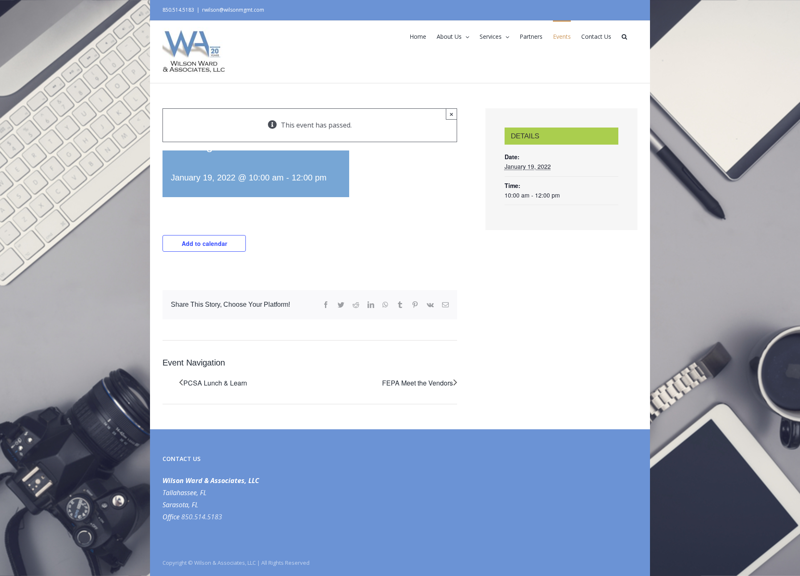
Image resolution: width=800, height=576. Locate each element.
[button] (624, 36)
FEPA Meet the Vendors (417, 383)
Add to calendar (204, 243)
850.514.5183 (201, 516)
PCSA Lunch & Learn (215, 383)
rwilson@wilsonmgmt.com (233, 9)
